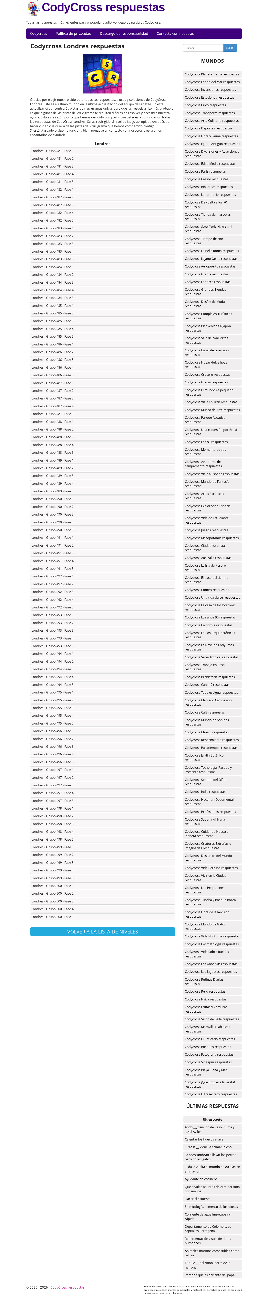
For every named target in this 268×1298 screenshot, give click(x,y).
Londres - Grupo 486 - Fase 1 (52, 344)
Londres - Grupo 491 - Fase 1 (52, 537)
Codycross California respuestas (208, 625)
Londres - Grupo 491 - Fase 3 (52, 553)
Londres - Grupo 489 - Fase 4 (52, 483)
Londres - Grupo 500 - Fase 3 (52, 901)
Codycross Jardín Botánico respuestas (204, 757)
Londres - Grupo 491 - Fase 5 (52, 568)
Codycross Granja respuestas (206, 274)
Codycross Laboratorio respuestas (210, 194)
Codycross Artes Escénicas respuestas (204, 496)
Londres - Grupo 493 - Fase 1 (52, 615)
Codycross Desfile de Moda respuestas (205, 304)
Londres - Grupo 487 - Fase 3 (52, 398)
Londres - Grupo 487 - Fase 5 (52, 414)
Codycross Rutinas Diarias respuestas (204, 981)
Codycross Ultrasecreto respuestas (211, 1094)
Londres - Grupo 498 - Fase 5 (52, 839)
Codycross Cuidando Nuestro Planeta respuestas (206, 833)
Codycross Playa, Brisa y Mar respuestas (206, 1072)
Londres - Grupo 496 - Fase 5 (52, 762)
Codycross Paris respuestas (205, 171)
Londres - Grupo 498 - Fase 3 (52, 824)
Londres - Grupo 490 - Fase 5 (52, 530)
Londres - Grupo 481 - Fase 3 (52, 166)
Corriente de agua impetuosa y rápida (208, 1216)
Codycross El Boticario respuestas (210, 1039)
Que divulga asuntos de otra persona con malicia (212, 1189)
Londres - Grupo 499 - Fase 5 (52, 878)
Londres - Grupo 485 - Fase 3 (52, 321)
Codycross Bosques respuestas (208, 1047)
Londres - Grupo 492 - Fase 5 (52, 607)
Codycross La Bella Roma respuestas (212, 251)
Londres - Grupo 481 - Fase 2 (52, 158)
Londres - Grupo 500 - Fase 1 (52, 886)
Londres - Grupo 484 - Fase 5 (52, 298)
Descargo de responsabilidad (124, 33)
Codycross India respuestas (205, 792)
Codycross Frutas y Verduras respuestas (206, 1009)
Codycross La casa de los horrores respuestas (210, 607)
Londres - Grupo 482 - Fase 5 (52, 220)
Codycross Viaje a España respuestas (212, 474)
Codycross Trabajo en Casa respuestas (205, 667)
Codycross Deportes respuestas (208, 128)
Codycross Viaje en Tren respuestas (211, 402)
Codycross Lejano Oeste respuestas (211, 258)
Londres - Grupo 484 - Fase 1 (52, 267)
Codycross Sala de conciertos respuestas (206, 340)
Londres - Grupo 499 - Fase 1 (52, 847)
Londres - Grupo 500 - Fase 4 (52, 909)
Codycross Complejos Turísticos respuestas (208, 316)
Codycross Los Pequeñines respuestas (204, 890)
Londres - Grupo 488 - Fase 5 (52, 452)
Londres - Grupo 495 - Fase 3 (52, 708)
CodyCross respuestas (103, 7)
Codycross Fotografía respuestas (209, 1054)
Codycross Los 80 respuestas (206, 442)
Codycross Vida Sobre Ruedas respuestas (207, 954)
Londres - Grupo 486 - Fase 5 (52, 375)
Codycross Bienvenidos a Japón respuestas (208, 328)
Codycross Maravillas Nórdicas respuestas (207, 1029)
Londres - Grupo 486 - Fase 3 (52, 359)
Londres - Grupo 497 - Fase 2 (52, 777)
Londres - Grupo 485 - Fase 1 (52, 305)
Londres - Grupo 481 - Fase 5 (52, 182)
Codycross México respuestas (207, 732)
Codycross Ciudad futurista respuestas (205, 547)
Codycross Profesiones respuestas (210, 812)
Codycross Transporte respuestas (210, 113)
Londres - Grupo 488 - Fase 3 (52, 437)
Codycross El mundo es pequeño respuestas (209, 392)
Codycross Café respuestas (205, 712)
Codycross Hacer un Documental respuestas (209, 801)
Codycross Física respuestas (205, 999)
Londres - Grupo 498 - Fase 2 (52, 816)
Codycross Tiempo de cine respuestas (204, 241)
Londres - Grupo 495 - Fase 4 (52, 715)
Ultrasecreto (212, 1119)
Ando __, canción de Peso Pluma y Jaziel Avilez (209, 1129)
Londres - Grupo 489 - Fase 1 (52, 460)
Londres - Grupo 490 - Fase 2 (52, 507)
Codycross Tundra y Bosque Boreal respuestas (211, 902)
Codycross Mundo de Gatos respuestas (205, 926)
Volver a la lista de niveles (102, 931)
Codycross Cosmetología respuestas (212, 944)
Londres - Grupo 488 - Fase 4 (52, 445)
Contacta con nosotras (175, 33)
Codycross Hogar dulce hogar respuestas (207, 364)
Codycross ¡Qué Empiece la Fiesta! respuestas (210, 1084)
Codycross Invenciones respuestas (210, 89)
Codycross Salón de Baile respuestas (212, 1019)
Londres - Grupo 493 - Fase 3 (52, 630)
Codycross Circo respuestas (205, 105)
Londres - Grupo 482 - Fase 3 (52, 205)
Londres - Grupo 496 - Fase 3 (52, 746)
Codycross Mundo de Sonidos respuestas (207, 722)
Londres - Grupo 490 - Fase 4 (52, 522)
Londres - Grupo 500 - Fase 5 (52, 917)
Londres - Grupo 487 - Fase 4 (52, 406)
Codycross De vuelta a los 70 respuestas (206, 204)
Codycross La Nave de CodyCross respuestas (209, 647)
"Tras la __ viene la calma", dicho (208, 1147)
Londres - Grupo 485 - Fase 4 (52, 329)
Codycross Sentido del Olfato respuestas (206, 782)
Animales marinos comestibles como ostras (212, 1253)
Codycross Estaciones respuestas (209, 97)
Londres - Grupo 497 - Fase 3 (52, 785)
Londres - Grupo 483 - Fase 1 (52, 228)
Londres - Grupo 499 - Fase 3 (52, 862)
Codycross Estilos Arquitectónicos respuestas (210, 635)
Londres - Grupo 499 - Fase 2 (52, 855)
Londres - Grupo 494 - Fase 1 (52, 653)
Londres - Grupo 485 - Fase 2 (52, 313)
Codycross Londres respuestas (208, 282)
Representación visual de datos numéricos (208, 1241)
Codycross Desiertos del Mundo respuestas (208, 858)
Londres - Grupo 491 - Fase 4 (52, 561)
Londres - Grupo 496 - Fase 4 (52, 754)
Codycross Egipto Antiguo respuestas (212, 144)
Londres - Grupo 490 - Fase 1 (52, 499)
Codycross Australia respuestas (208, 558)
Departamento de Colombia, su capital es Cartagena (208, 1228)
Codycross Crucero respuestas (207, 374)
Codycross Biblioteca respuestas (209, 187)
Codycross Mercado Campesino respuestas (208, 702)
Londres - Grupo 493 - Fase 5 (52, 646)
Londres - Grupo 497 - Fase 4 (52, 793)
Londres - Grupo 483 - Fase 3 (52, 244)
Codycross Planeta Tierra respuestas (212, 74)
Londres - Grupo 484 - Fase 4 (52, 290)
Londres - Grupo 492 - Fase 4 (52, 599)
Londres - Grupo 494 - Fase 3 (52, 669)
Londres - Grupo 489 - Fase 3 (52, 476)
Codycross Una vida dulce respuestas (212, 597)
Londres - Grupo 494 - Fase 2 (52, 661)
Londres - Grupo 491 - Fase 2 (52, 545)
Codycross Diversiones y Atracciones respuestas (212, 153)
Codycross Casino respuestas (206, 179)
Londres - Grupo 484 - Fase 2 (52, 274)
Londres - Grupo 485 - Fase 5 (52, 336)
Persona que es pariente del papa (210, 1275)
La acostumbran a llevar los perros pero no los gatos (210, 1157)
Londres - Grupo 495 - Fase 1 (52, 692)
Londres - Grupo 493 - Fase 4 (52, 638)
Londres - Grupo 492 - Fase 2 (52, 584)
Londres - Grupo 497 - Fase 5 (52, 801)
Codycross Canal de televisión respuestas (207, 352)
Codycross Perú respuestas (205, 991)
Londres (102, 143)
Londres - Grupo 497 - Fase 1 (52, 770)
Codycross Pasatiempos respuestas (211, 748)
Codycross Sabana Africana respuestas (205, 821)
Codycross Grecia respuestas (206, 382)
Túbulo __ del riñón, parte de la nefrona (207, 1265)
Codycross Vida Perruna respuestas (211, 868)
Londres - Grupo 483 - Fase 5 (52, 259)
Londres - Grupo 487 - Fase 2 (52, 390)
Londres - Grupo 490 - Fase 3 (52, 514)
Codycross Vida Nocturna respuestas (212, 936)
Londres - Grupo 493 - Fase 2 (52, 623)
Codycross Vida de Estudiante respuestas (207, 520)
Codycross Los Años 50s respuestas (211, 964)
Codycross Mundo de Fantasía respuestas (207, 483)
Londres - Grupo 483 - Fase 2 (52, 236)
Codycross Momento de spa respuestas (205, 451)
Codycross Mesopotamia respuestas (212, 538)
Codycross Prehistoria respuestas (210, 677)
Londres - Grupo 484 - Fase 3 (52, 282)
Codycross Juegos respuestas (206, 530)
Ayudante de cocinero (201, 1179)
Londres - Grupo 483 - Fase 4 (52, 251)
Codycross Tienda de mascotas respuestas (208, 216)
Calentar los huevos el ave (204, 1139)
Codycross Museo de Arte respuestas (212, 410)
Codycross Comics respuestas (207, 590)
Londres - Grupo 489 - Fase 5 (52, 491)
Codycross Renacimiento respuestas (212, 740)
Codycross (38, 33)
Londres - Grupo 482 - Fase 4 (52, 213)
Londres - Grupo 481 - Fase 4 (52, 174)
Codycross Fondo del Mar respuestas (212, 82)
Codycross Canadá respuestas (207, 684)
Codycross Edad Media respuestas (210, 163)
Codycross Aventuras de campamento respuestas (203, 464)
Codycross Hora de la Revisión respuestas (207, 914)
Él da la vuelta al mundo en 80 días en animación (212, 1169)
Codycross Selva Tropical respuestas (212, 657)
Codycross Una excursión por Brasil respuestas (211, 432)
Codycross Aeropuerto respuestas (210, 266)
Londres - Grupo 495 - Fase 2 (52, 700)
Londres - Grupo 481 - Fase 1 (52, 151)
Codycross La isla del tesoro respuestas (205, 567)
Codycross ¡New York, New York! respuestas (208, 228)
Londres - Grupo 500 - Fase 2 (52, 893)
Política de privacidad (73, 33)
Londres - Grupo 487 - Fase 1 (52, 383)
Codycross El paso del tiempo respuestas (206, 579)
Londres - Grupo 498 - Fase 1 (52, 808)
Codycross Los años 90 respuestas (210, 617)
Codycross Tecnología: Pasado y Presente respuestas (208, 769)
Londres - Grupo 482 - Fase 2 (52, 197)
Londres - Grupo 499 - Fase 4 (52, 870)
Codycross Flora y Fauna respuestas (211, 136)
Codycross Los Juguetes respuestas (211, 971)
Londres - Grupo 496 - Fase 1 (52, 731)
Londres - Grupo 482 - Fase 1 (52, 189)
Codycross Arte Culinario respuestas (212, 120)
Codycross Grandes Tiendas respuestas (205, 291)
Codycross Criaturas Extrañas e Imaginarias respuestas (208, 845)
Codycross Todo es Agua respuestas (211, 692)
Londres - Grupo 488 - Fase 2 (52, 429)
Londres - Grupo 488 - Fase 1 (52, 422)
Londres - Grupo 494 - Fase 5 (52, 684)
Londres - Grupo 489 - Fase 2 (52, 468)
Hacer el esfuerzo (198, 1199)
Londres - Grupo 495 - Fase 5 (52, 723)
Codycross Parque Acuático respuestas (205, 419)
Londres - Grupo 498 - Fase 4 (52, 831)
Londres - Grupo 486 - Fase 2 (52, 352)
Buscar (230, 47)
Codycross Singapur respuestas (208, 1062)
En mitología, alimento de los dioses (211, 1207)
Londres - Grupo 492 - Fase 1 (52, 576)
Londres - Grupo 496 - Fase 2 (52, 739)
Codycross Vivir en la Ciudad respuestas (206, 877)
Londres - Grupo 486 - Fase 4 (52, 367)
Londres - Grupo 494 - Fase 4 (52, 677)
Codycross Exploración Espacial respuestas (208, 508)
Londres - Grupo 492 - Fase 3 (52, 592)
